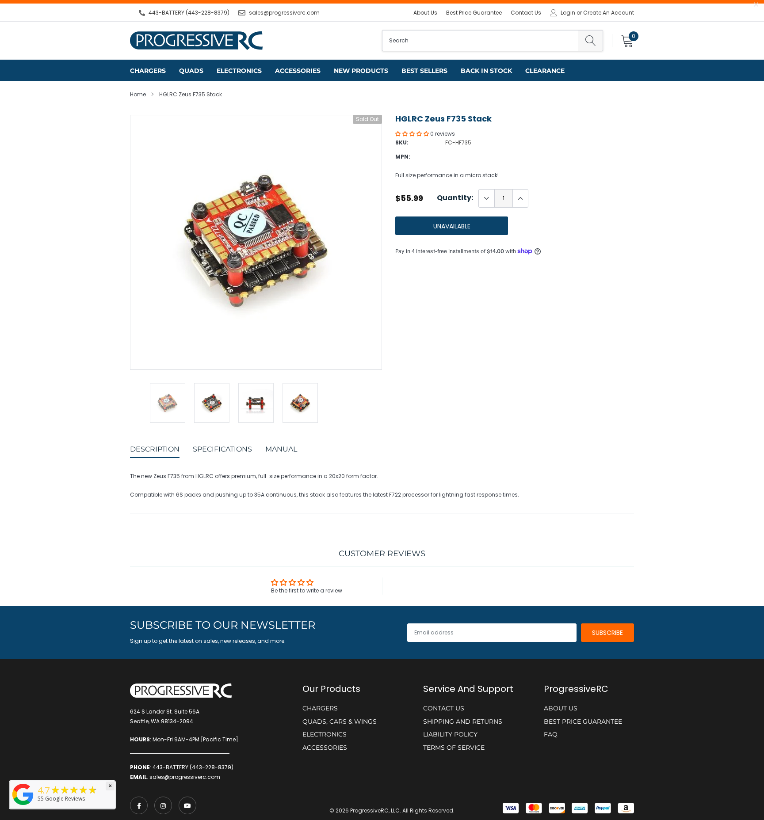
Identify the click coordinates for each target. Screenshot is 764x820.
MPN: (402, 156)
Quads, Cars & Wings (339, 721)
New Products (361, 71)
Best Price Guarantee (474, 12)
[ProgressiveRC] (23, 805)
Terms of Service (454, 748)
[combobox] (480, 40)
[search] (590, 40)
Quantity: (455, 198)
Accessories (298, 71)
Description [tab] (155, 449)
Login (568, 12)
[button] (412, 133)
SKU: (402, 142)
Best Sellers (424, 71)
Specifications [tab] (222, 449)
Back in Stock (486, 71)
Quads (191, 71)
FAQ (551, 734)
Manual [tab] (281, 449)
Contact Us (526, 12)
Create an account (608, 12)
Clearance (545, 71)
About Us (425, 12)
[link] (139, 805)
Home (138, 94)
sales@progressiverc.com (284, 12)
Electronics (239, 71)
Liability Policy (450, 734)
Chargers (148, 71)
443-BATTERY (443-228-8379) (189, 12)
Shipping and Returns (462, 721)
